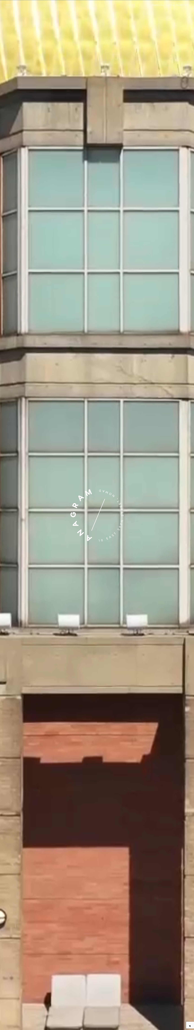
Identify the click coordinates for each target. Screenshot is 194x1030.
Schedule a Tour (158, 5)
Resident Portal (182, 5)
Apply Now (170, 5)
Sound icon (190, 1026)
